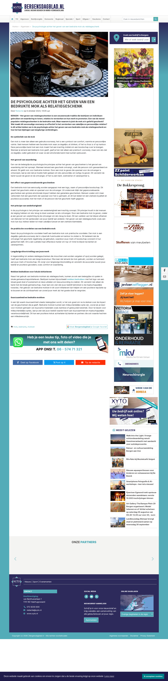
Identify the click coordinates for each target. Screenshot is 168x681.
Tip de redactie (92, 362)
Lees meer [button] (109, 676)
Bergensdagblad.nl (44, 6)
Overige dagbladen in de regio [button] (135, 614)
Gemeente (48, 19)
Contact (106, 19)
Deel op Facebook (30, 362)
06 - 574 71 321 (69, 349)
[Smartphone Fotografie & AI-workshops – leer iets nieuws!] (117, 485)
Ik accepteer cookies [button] (153, 676)
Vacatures (96, 19)
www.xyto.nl (32, 613)
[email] (164, 277)
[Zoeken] (155, 19)
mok (16, 327)
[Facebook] (86, 596)
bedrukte (23, 327)
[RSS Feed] (96, 596)
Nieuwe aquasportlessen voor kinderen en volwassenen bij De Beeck (140, 473)
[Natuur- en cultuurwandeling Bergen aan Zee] (117, 452)
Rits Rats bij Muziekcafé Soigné (140, 459)
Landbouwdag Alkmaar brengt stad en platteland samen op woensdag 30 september (140, 522)
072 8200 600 (33, 607)
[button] (12, 559)
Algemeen (24, 19)
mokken (31, 327)
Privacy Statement (147, 636)
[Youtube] (91, 596)
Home (15, 26)
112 (16, 19)
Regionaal (59, 19)
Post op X (60, 362)
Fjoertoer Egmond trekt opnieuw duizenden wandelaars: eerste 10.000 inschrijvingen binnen (141, 495)
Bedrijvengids (36, 19)
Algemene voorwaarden (118, 636)
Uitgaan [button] (86, 19)
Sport (78, 19)
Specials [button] (69, 19)
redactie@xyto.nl (34, 610)
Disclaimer (134, 636)
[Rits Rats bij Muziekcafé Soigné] (117, 463)
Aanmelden (91, 620)
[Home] (12, 19)
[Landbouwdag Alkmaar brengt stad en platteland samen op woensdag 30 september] (117, 522)
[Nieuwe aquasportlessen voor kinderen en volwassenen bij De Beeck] (117, 474)
